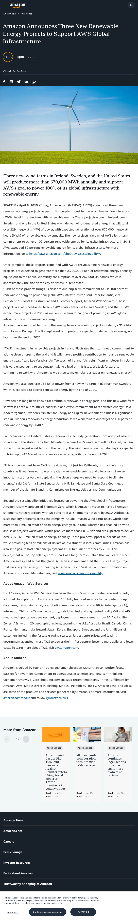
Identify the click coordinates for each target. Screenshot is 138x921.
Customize (12, 911)
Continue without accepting (47, 911)
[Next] (26, 739)
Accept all (83, 912)
